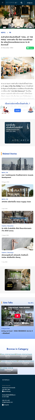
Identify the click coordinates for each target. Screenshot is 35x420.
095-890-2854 (6, 389)
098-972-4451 (6, 400)
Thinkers (8, 363)
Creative (25, 363)
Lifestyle (23, 356)
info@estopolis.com (7, 402)
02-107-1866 (5, 397)
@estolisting (7, 391)
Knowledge (9, 370)
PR (10, 32)
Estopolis (6, 405)
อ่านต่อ (17, 110)
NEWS (3, 32)
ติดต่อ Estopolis (6, 385)
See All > (31, 303)
